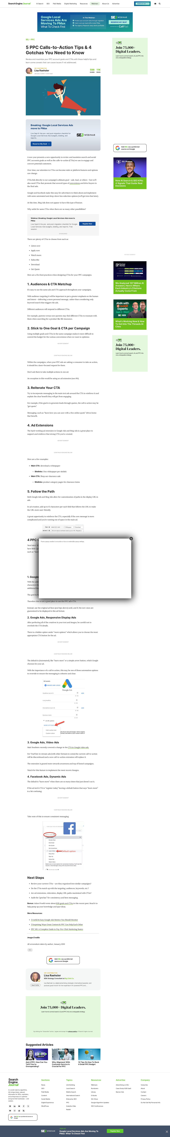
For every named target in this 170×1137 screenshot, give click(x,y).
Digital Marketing (70, 4)
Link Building (70, 1085)
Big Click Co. (69, 978)
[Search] (159, 4)
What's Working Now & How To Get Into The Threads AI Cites (129, 324)
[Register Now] (129, 167)
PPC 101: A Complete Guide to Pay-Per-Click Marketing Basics (57, 929)
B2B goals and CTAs (64, 903)
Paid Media (57, 4)
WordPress (45, 1106)
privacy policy (72, 1031)
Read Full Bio (35, 985)
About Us (105, 4)
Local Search (70, 1088)
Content (44, 1095)
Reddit (68, 1109)
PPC (30, 950)
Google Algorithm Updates (100, 1102)
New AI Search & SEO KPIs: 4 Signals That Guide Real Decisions (129, 183)
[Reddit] (19, 1110)
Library (93, 1092)
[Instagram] (14, 1110)
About (143, 1088)
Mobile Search (71, 1092)
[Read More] (129, 270)
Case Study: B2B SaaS (123, 1088)
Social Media (45, 1099)
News (43, 1085)
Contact (143, 1092)
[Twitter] (28, 1106)
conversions (75, 183)
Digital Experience (47, 1102)
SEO (48, 4)
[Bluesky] (10, 1110)
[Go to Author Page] (29, 71)
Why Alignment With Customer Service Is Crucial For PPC (61, 1064)
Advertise (115, 4)
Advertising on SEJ (122, 1085)
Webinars (94, 4)
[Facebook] (23, 1106)
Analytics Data (71, 1106)
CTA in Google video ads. (78, 747)
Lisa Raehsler (41, 70)
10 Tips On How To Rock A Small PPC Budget (88, 1063)
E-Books (94, 1095)
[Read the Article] (37, 1054)
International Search (73, 1095)
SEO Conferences (97, 1106)
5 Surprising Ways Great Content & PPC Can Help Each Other (57, 924)
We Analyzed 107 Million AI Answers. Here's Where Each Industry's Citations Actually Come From (129, 287)
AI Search (39, 4)
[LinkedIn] (14, 1106)
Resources (83, 4)
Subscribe (144, 1085)
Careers (143, 1095)
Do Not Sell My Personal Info (150, 1102)
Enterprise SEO (71, 1099)
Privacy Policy (145, 1099)
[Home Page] (19, 4)
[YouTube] (19, 1106)
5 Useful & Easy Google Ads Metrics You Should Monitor (54, 920)
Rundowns (94, 1088)
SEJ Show (94, 1099)
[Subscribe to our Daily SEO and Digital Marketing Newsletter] (155, 4)
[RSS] (23, 1110)
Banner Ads (120, 1092)
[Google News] (10, 1106)
